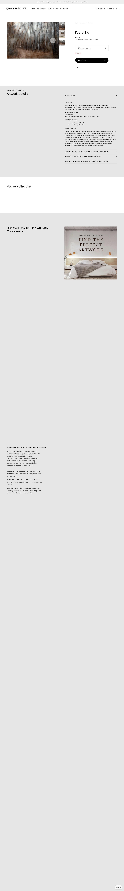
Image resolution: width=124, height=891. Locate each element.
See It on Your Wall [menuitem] (62, 8)
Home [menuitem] (33, 8)
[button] (110, 8)
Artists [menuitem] (50, 8)
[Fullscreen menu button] (4, 8)
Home (76, 23)
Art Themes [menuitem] (41, 8)
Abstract (83, 23)
